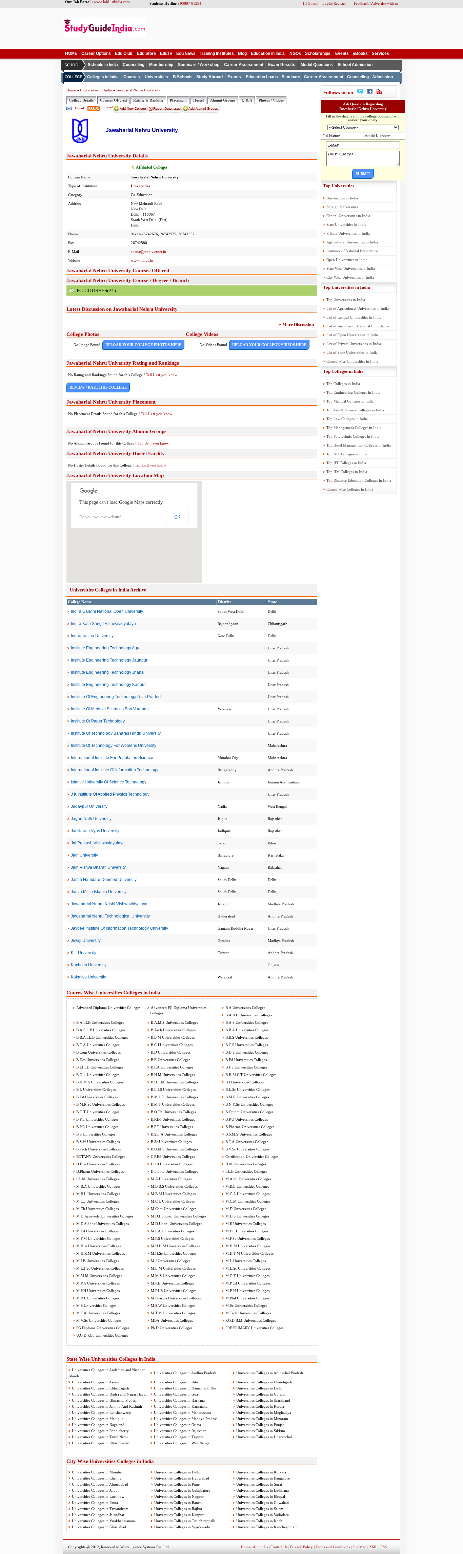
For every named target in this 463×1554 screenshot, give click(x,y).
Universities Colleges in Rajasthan (180, 1431)
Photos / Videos (271, 100)
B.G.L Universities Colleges (97, 1075)
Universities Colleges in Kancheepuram (267, 1527)
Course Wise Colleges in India (349, 489)
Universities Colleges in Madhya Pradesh (186, 1419)
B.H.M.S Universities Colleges (99, 1082)
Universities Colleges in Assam (95, 1382)
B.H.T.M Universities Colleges (174, 1082)
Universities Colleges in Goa (176, 1394)
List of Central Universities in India (353, 317)
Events (342, 53)
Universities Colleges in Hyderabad (181, 1478)
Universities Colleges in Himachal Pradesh (105, 1400)
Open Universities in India (346, 260)
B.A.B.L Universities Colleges (248, 1015)
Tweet (108, 107)
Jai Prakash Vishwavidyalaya (98, 843)
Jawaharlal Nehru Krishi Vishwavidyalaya (109, 904)
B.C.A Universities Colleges (97, 1045)
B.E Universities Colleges (170, 1060)
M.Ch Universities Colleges (97, 1209)
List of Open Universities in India (352, 335)
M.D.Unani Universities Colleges (176, 1224)
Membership (161, 64)
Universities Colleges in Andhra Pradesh (185, 1373)
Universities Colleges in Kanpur (179, 1515)
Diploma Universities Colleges (174, 1171)
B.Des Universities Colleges (97, 1060)
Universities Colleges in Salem (259, 1509)
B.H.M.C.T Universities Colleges (250, 1075)
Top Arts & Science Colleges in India (355, 410)
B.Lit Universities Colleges (96, 1097)
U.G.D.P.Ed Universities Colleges (101, 1335)
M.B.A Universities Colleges (97, 1186)
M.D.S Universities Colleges (246, 1216)
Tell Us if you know (161, 375)
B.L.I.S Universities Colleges (173, 1089)
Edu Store (146, 53)
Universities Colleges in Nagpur (179, 1496)
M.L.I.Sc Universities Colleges (99, 1268)
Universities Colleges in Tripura (178, 1437)
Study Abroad (209, 76)
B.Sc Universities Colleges (171, 1142)
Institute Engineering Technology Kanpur (108, 684)
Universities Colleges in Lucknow (98, 1496)
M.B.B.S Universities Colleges (174, 1186)
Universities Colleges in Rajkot (178, 1509)
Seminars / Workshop (198, 64)
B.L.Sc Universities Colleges (246, 1089)
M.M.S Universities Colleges (172, 1276)
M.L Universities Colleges (245, 1261)
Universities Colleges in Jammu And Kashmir (107, 1406)
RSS (383, 1547)
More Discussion (297, 324)
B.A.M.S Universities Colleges (174, 1022)
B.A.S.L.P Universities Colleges (100, 1030)
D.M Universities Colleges (245, 1164)
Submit (363, 174)
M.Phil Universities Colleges (246, 1298)
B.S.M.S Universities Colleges (248, 1134)
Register (340, 3)
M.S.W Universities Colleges (172, 1305)
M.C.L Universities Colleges (172, 1201)
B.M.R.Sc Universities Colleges (100, 1104)
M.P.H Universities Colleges (97, 1291)
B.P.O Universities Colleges (246, 1119)
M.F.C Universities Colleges (246, 1231)
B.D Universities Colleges (170, 1052)
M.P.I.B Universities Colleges (173, 1291)
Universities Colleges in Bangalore (263, 1478)
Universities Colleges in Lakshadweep (101, 1412)
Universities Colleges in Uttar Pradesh (101, 1443)
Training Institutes (217, 53)
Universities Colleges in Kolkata (261, 1472)
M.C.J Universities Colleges (97, 1201)
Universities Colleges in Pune (177, 1484)
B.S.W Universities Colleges (97, 1142)
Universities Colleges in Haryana (179, 1400)
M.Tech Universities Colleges (247, 1313)
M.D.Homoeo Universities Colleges (178, 1216)
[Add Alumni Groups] (201, 111)
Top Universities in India (346, 287)
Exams (234, 76)
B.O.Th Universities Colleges (173, 1112)
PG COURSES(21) (96, 290)
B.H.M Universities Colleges (172, 1075)
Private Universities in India (348, 233)
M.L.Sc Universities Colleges (247, 1268)
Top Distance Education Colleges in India (358, 480)
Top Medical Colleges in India (350, 401)
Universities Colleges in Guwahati (262, 1503)
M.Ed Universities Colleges (97, 1231)
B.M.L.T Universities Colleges (174, 1097)
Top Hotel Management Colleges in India (358, 445)
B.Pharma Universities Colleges (249, 1127)
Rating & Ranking (148, 100)
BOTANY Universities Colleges (100, 1156)
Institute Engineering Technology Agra (106, 648)
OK (177, 517)
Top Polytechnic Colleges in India (352, 436)
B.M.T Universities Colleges (172, 1104)
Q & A (247, 100)
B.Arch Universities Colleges (173, 1030)
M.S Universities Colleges (95, 1305)
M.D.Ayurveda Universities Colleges (104, 1216)
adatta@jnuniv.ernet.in (148, 252)
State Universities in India (346, 224)
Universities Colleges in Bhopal (260, 1496)
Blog (242, 53)
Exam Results (281, 64)
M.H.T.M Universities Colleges (249, 1253)
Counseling (133, 64)
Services (380, 53)
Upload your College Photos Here (143, 345)
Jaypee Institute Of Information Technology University (119, 928)
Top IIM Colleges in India (346, 472)
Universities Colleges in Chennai (97, 1478)
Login (327, 3)
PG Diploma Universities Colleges (102, 1328)
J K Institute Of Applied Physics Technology (110, 794)
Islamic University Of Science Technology (108, 782)
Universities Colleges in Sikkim (260, 1431)
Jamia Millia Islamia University (98, 891)
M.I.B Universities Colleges (97, 1261)
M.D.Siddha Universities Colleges (102, 1224)
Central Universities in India (348, 216)
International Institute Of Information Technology (114, 770)
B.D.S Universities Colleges (246, 1052)
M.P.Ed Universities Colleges (247, 1283)
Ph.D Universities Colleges (171, 1328)
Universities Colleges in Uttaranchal (264, 1437)
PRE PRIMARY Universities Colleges (253, 1328)
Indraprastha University (92, 635)
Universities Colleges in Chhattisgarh (100, 1388)
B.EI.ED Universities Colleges (99, 1067)
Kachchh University (88, 965)
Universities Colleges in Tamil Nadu (100, 1437)
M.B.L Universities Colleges (97, 1194)
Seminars (291, 76)
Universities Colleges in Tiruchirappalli (184, 1521)
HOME (71, 53)
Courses (131, 76)
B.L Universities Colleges (95, 1089)
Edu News (186, 53)
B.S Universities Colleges (95, 1134)
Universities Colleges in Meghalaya (263, 1412)
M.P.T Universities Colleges (97, 1298)
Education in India (268, 53)
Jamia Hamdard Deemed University (104, 879)
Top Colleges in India (343, 371)
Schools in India (103, 64)
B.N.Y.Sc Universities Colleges (248, 1104)
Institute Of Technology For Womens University (113, 745)
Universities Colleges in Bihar (177, 1382)
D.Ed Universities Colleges (171, 1164)
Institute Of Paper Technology (98, 721)
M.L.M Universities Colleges (173, 1268)
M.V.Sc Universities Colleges (98, 1320)
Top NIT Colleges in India (346, 454)
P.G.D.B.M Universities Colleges (250, 1320)
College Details (81, 100)
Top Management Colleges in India (353, 428)
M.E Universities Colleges (245, 1224)
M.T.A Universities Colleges (97, 1313)
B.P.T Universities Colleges (171, 1127)
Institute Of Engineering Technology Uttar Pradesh (117, 696)
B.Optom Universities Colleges (248, 1112)
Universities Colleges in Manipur (97, 1419)
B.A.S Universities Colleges (246, 1022)
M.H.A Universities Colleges (98, 1246)
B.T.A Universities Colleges (246, 1142)
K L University (83, 952)
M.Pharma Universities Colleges (175, 1298)
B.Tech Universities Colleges (98, 1149)
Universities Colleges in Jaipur (95, 1490)
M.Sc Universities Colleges (245, 1305)
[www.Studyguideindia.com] (104, 36)
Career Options (96, 53)
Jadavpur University (89, 806)
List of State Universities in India (352, 352)
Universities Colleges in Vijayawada (182, 1527)
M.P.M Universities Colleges (246, 1291)
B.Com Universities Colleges (98, 1052)
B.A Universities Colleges (244, 1008)
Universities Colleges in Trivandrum (100, 1509)
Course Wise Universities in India (352, 361)
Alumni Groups (222, 100)
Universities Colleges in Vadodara (262, 1515)
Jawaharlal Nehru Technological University (110, 916)
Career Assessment (243, 64)
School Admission (355, 64)
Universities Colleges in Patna (95, 1503)
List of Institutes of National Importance (357, 326)
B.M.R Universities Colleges (246, 1097)
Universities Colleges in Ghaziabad (99, 1527)
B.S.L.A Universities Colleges (173, 1134)
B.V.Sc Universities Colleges (246, 1149)
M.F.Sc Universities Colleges (247, 1238)
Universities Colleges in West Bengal (182, 1443)
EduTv (166, 53)
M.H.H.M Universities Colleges (175, 1246)
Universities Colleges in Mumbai (97, 1472)
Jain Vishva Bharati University (98, 867)
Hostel (198, 100)
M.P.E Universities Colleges (172, 1283)
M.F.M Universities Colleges (97, 1238)
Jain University (84, 855)
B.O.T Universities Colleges (97, 1112)
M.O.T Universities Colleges (246, 1276)
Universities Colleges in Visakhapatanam (103, 1521)
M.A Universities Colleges (171, 1179)
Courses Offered (113, 100)
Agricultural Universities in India (352, 242)
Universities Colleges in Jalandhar (98, 1515)
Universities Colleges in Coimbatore (182, 1490)
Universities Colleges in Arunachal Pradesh (269, 1373)
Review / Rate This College (98, 387)
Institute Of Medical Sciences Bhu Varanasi (110, 709)
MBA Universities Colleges (171, 1320)
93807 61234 (190, 3)
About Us (260, 1547)
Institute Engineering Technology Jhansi (107, 672)
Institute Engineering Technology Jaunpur (109, 660)
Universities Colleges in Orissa (177, 1425)
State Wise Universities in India (350, 268)
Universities (156, 76)
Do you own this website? (100, 517)
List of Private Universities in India (353, 344)
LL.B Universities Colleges (245, 1171)
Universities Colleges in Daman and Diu (185, 1388)
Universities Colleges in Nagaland (98, 1425)
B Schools (183, 76)
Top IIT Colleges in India (346, 463)
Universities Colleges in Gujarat (260, 1394)
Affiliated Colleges (151, 167)
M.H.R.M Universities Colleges (100, 1253)
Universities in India (342, 198)
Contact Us (278, 1547)
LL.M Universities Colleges (97, 1179)
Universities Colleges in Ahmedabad (100, 1484)
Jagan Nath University (91, 818)
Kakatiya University (88, 977)
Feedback (361, 3)
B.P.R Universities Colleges (96, 1127)
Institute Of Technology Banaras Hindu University (116, 733)
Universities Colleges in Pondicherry (100, 1431)
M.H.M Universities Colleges (247, 1246)
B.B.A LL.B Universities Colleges (101, 1037)
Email (79, 108)
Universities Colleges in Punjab (260, 1425)
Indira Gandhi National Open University (107, 611)
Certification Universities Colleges (251, 1156)
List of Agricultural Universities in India (357, 308)
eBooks (360, 53)
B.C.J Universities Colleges (171, 1045)
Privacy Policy (301, 1547)
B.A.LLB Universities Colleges (99, 1022)
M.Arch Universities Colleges (247, 1179)
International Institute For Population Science (112, 757)
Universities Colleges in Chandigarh (264, 1382)
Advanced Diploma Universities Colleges (107, 1008)
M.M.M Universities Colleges (98, 1276)
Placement (178, 100)
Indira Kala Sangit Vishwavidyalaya (103, 623)
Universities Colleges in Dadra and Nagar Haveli (109, 1394)
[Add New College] (130, 111)
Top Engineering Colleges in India (353, 392)
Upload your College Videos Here (269, 345)
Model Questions (317, 64)
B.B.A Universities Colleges (246, 1030)
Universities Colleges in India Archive (108, 589)
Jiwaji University (86, 940)
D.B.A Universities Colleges (97, 1164)
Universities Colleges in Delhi (259, 1388)
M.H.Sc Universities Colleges (173, 1253)
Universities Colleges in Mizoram (262, 1419)
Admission (382, 76)
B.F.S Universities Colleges (245, 1067)
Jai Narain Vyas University (95, 830)
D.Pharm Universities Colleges (99, 1171)
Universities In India (96, 90)
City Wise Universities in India (350, 277)
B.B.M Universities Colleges (172, 1037)
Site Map (359, 1547)
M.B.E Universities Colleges (246, 1186)
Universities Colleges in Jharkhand (263, 1400)
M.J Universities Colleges (170, 1261)
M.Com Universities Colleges (173, 1209)
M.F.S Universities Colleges (172, 1238)
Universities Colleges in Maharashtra (182, 1412)
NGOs (295, 53)
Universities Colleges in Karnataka (180, 1406)
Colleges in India (103, 76)
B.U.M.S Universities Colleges (174, 1149)
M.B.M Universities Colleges (173, 1194)
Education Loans (262, 76)
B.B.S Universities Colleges (246, 1037)
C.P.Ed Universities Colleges (172, 1156)
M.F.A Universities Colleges (172, 1231)
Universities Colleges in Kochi (259, 1521)
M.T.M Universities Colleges (172, 1313)
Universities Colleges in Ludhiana (262, 1490)
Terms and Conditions (333, 1547)
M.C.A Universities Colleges (246, 1194)
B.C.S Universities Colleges (246, 1045)
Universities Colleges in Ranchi (178, 1503)
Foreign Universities (342, 207)
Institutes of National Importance (352, 251)
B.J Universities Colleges (244, 1082)
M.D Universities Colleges (245, 1209)
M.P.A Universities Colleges (97, 1283)
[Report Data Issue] (164, 111)
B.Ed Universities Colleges (245, 1060)
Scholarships (317, 53)
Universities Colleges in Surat (259, 1484)
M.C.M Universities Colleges (247, 1201)
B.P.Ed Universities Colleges (172, 1119)
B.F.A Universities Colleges (171, 1067)
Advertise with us (384, 3)
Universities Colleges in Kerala (260, 1406)
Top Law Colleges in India (347, 419)
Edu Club (123, 53)
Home (71, 90)
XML (373, 1547)
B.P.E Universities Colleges (96, 1119)
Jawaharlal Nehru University (138, 90)
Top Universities (338, 185)
